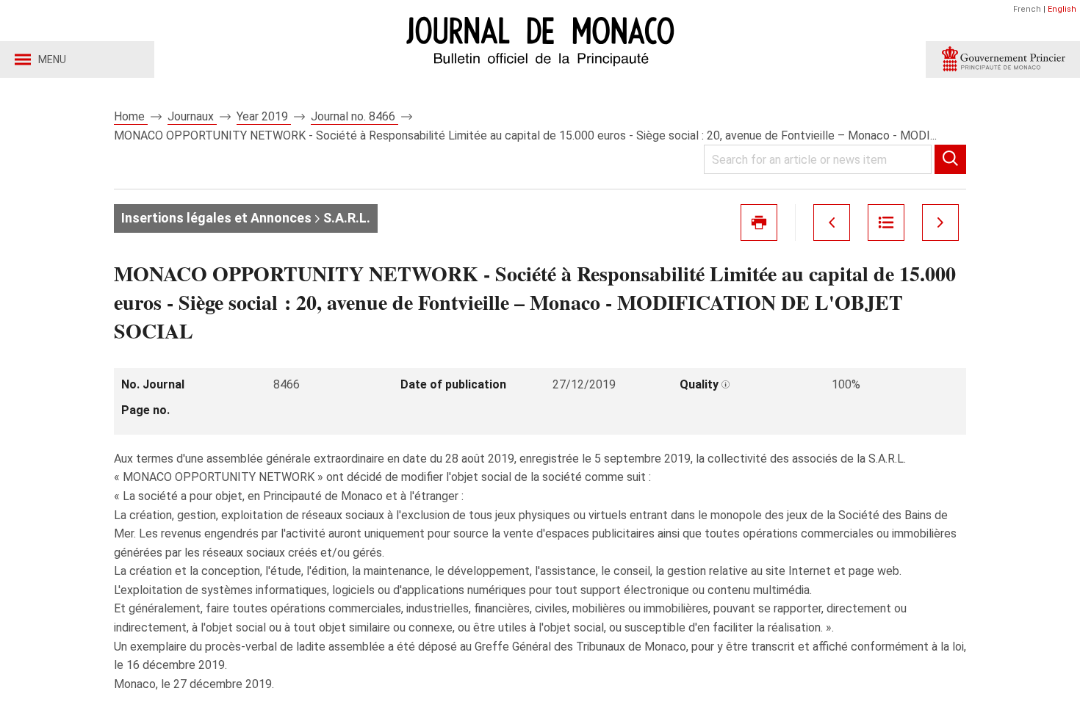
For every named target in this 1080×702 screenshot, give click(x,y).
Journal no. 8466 (354, 116)
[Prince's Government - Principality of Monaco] (1003, 59)
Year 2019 (264, 116)
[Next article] (940, 222)
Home (131, 116)
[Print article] (759, 222)
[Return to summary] (886, 222)
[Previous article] (831, 222)
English (1062, 9)
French (1027, 9)
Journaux (192, 116)
